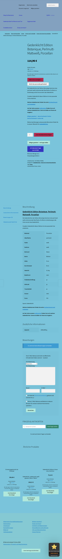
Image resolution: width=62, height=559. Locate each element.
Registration (22, 5)
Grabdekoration (7, 27)
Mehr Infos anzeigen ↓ (35, 79)
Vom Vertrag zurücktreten (31, 550)
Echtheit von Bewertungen (39, 525)
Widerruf (5, 530)
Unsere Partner (36, 532)
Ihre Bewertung (30, 362)
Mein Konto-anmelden (32, 5)
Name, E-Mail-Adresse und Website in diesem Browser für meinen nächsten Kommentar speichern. (39, 403)
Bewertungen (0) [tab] (8, 217)
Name (28, 388)
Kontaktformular (8, 528)
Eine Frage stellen (52, 426)
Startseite (7, 33)
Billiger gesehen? (35, 8)
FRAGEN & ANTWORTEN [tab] (10, 222)
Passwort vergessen (24, 8)
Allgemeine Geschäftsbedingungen (13, 521)
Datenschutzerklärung (40, 395)
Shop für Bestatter (8, 15)
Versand (31, 69)
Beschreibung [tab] (7, 208)
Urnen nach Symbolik (30, 33)
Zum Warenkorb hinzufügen (44, 134)
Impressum (6, 525)
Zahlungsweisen (7, 532)
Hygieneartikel (31, 21)
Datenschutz (6, 523)
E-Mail (43, 388)
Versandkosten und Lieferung (40, 528)
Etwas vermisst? (21, 27)
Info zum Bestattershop (39, 530)
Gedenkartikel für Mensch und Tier (12, 21)
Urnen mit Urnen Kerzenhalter (44, 33)
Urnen (20, 15)
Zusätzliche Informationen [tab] (10, 212)
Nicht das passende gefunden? (38, 84)
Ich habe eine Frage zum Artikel (35, 149)
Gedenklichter (44, 124)
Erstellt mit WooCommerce (19, 544)
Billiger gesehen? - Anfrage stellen (38, 142)
